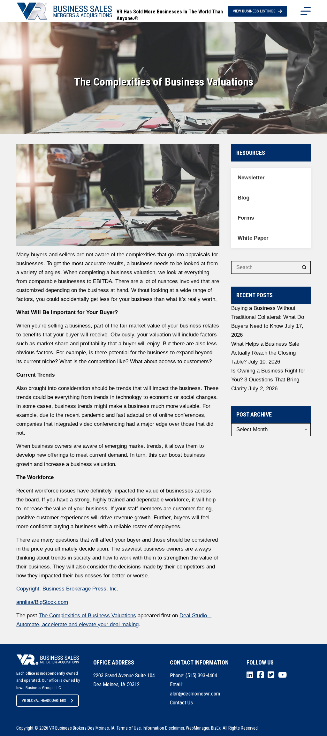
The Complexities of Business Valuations (87, 615)
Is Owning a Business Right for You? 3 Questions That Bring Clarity (268, 380)
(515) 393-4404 (201, 675)
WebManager (197, 728)
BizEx (216, 728)
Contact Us (181, 702)
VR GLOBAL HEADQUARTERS (44, 700)
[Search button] (304, 267)
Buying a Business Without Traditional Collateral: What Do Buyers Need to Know (267, 317)
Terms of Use (129, 728)
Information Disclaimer (163, 728)
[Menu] (305, 11)
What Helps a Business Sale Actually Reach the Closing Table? (265, 353)
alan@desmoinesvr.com (195, 693)
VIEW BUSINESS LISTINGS (254, 11)
